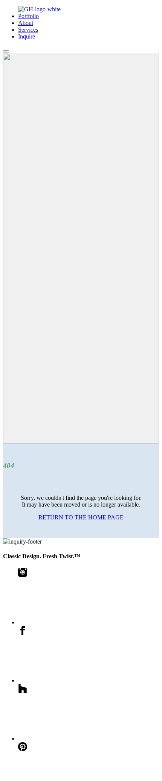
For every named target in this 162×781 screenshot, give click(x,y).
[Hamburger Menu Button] (6, 51)
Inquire (26, 36)
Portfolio (28, 16)
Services (28, 29)
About (25, 23)
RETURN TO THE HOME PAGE (81, 517)
